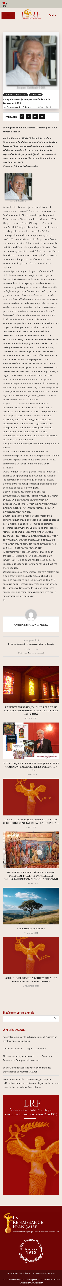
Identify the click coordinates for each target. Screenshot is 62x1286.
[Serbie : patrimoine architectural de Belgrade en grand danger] (31, 955)
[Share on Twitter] (28, 116)
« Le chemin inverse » (31, 928)
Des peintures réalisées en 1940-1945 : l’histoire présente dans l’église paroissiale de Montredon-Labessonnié (31, 876)
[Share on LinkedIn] (35, 116)
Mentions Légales (16, 1279)
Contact (53, 15)
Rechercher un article (18, 1012)
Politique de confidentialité (38, 1279)
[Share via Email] (42, 116)
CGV (4, 1279)
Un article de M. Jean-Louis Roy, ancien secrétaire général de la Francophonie (31, 821)
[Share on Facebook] (22, 116)
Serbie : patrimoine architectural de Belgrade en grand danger (31, 980)
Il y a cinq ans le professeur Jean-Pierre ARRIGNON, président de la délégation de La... (31, 767)
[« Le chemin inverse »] (31, 906)
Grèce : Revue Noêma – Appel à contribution (24, 1048)
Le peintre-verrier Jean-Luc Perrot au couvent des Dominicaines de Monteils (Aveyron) (31, 711)
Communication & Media (19, 107)
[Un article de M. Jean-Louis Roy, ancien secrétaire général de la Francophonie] (31, 797)
